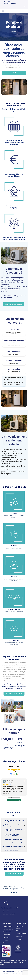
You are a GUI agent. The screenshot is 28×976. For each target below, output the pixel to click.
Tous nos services (7, 926)
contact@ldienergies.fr (10, 3)
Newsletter (6, 940)
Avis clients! (22, 7)
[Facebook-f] (11, 892)
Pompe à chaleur (7, 932)
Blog (4, 943)
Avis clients (19, 931)
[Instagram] (14, 892)
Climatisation (6, 934)
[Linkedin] (17, 892)
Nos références (20, 936)
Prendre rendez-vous (13, 873)
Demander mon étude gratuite (13, 72)
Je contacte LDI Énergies (13, 693)
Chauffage (6, 937)
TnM (18, 960)
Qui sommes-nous (21, 933)
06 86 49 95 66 (8, 1)
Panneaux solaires (8, 929)
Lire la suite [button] (6, 793)
